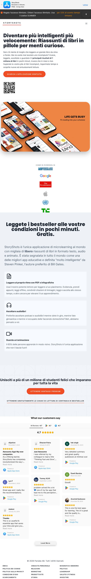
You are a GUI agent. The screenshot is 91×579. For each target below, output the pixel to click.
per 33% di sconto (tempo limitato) (68, 14)
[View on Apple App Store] (5, 444)
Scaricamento (9, 577)
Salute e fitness (67, 574)
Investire (64, 577)
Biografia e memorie (69, 566)
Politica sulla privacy (13, 571)
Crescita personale (40, 566)
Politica (64, 569)
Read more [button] (7, 464)
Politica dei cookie (11, 569)
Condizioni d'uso (10, 574)
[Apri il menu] (86, 23)
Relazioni (35, 569)
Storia (34, 577)
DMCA (5, 566)
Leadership (65, 571)
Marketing (36, 571)
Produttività (37, 574)
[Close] (1, 4)
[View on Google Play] (67, 444)
